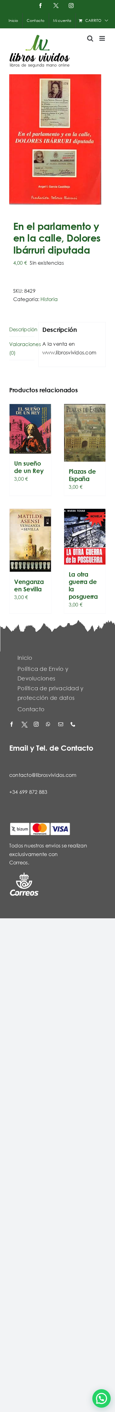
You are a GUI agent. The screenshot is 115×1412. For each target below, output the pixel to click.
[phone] (74, 725)
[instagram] (37, 725)
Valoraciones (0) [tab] (21, 348)
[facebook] (12, 725)
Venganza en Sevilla (29, 585)
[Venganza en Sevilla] (30, 540)
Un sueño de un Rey (29, 467)
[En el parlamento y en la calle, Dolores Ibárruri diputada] (57, 139)
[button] (101, 1398)
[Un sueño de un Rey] (30, 429)
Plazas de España (82, 475)
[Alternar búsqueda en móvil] (90, 38)
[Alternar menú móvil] (102, 38)
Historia (49, 299)
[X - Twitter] (24, 725)
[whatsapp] (49, 725)
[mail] (61, 725)
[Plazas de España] (85, 433)
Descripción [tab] (21, 329)
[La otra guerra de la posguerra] (85, 537)
